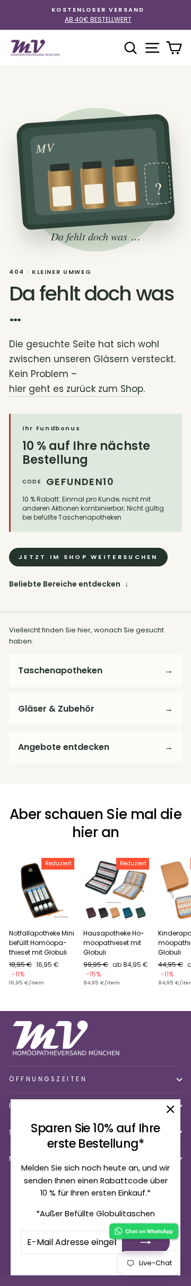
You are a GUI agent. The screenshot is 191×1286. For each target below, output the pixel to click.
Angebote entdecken (95, 747)
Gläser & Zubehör (95, 709)
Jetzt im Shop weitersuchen (88, 557)
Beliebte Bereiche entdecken (68, 584)
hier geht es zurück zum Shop (76, 388)
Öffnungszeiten (48, 1079)
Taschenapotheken (95, 670)
